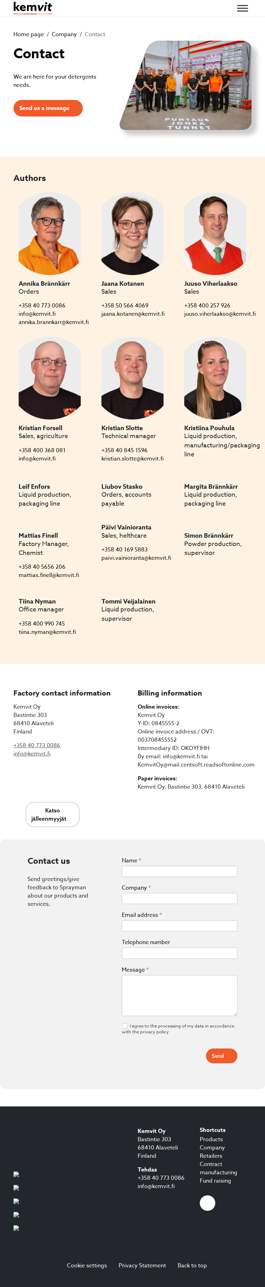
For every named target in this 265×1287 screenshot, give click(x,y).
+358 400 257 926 (207, 306)
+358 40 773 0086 (42, 306)
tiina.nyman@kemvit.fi (47, 632)
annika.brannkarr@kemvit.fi (54, 322)
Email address (142, 915)
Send (218, 1056)
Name (131, 861)
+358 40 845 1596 (124, 450)
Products (211, 1139)
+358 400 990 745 (42, 624)
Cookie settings (87, 1265)
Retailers (211, 1156)
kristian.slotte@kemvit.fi (132, 459)
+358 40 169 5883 (124, 550)
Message (135, 970)
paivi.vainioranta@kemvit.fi (136, 558)
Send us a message (44, 108)
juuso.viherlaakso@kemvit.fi (220, 314)
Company (136, 888)
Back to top (192, 1265)
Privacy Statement (142, 1265)
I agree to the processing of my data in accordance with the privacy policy (178, 1029)
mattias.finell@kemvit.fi (49, 575)
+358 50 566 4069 (124, 306)
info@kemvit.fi (37, 314)
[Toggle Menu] (242, 8)
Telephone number (146, 942)
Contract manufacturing (218, 1168)
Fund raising (215, 1181)
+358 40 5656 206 (42, 567)
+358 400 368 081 (42, 450)
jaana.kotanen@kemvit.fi (133, 314)
